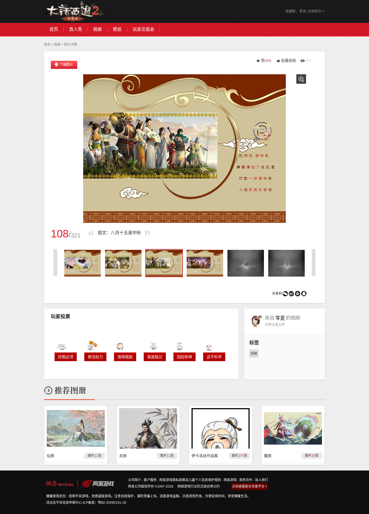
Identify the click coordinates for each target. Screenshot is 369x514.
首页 (47, 44)
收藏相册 (288, 61)
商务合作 (245, 480)
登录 (302, 11)
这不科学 (214, 357)
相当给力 (95, 357)
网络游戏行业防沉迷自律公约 (198, 486)
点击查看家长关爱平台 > (249, 486)
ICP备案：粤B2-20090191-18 (104, 503)
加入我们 (261, 480)
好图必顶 (65, 357)
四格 (254, 353)
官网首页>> (316, 11)
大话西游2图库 (74, 11)
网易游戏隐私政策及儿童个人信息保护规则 (190, 480)
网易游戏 (230, 480)
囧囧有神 (184, 357)
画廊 (57, 44)
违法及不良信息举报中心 (64, 503)
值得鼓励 (125, 357)
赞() (266, 61)
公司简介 (134, 480)
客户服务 (150, 480)
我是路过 (154, 357)
